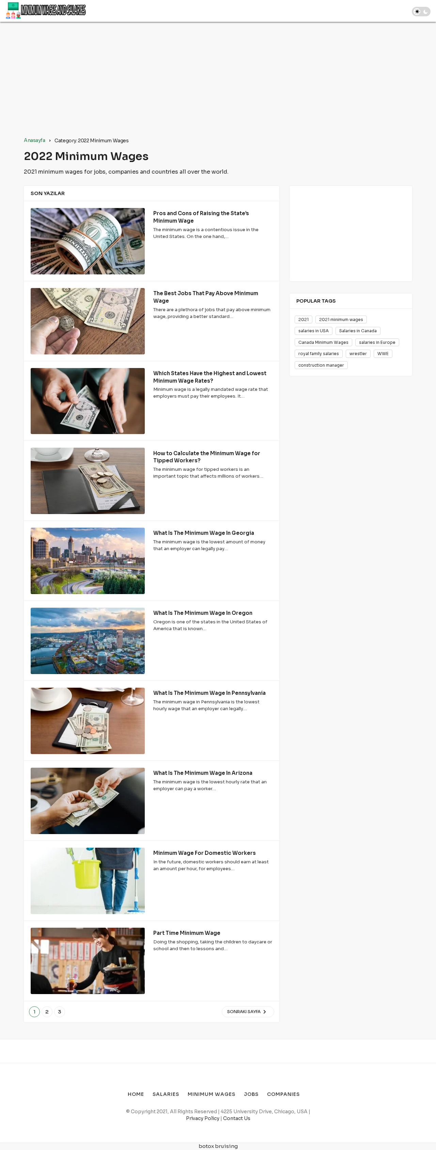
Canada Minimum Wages (323, 342)
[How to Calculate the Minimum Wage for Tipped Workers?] (88, 481)
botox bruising (218, 1146)
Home (103, 10)
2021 (303, 319)
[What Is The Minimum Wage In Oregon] (88, 641)
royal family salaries (318, 353)
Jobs (205, 10)
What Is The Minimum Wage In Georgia (203, 533)
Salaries (130, 10)
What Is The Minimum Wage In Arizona (202, 773)
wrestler (358, 353)
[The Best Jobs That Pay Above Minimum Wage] (88, 321)
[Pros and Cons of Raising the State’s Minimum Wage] (88, 241)
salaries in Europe (377, 342)
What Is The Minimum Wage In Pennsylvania (209, 693)
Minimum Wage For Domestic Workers (204, 853)
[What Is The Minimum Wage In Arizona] (88, 801)
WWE (383, 353)
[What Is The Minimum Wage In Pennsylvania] (88, 721)
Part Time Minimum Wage (186, 933)
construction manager (321, 365)
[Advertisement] (218, 79)
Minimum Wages (169, 10)
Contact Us (236, 1118)
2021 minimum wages (341, 319)
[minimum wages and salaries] (46, 11)
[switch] (421, 11)
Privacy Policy (202, 1118)
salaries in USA (313, 330)
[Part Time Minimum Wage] (88, 961)
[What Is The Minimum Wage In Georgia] (88, 561)
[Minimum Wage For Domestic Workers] (88, 881)
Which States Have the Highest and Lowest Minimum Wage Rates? (209, 377)
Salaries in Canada (358, 330)
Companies (234, 10)
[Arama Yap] (398, 11)
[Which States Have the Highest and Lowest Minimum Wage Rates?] (88, 401)
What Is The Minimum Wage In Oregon (202, 613)
